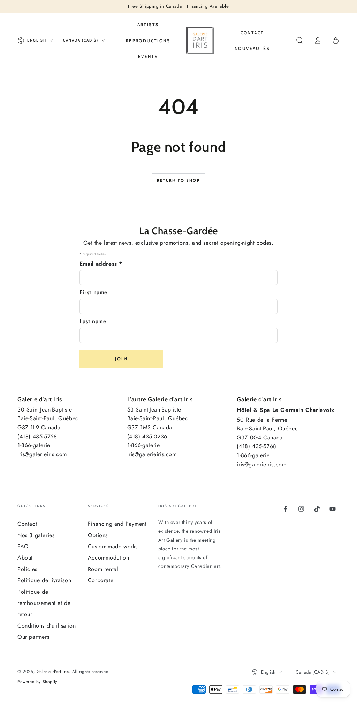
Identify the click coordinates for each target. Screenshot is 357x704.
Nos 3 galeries (35, 535)
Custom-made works (113, 546)
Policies (27, 569)
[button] (299, 40)
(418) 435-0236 (147, 436)
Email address (100, 264)
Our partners (33, 637)
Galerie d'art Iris (53, 671)
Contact (27, 524)
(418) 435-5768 (37, 436)
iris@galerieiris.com (42, 454)
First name (93, 292)
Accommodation (108, 558)
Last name (92, 321)
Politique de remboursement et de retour (43, 603)
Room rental (103, 569)
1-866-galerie (33, 445)
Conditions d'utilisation (46, 626)
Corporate (100, 580)
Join (121, 359)
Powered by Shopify (37, 682)
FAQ (23, 546)
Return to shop (178, 180)
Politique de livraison (44, 580)
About (25, 558)
